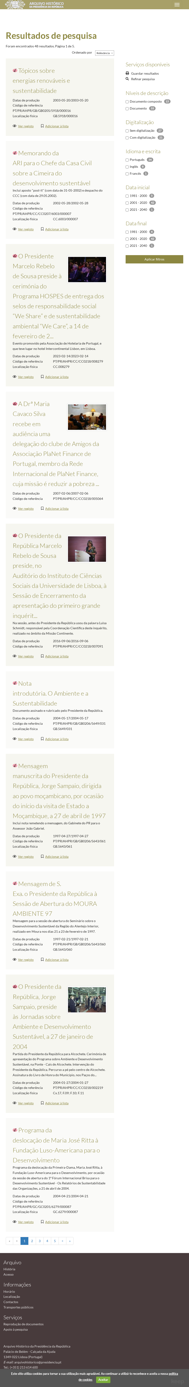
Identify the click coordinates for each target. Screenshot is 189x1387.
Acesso (8, 1274)
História (9, 1269)
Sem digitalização (142, 130)
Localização (11, 1296)
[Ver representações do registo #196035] (87, 548)
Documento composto (146, 101)
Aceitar (103, 1379)
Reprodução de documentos (23, 1324)
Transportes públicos (18, 1307)
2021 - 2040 (138, 209)
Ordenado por (82, 52)
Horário (9, 1291)
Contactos (10, 1302)
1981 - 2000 (138, 196)
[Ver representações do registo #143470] (87, 417)
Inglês (134, 166)
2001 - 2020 (138, 203)
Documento (138, 108)
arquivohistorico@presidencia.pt (37, 1362)
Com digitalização (142, 137)
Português (137, 160)
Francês (135, 173)
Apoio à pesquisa (15, 1329)
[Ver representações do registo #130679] (87, 999)
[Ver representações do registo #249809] (87, 269)
